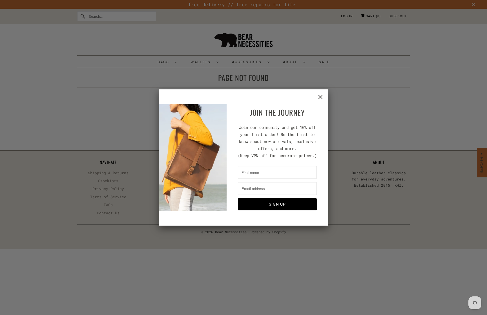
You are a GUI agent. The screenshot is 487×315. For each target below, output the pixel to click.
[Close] (320, 97)
